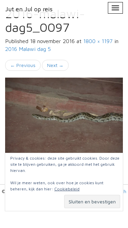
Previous (22, 65)
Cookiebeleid (67, 188)
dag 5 (28, 49)
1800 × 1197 (98, 41)
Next (55, 65)
